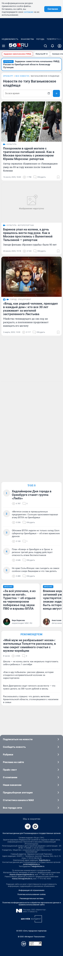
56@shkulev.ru (44, 860)
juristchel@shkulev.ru (31, 864)
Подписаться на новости (18, 739)
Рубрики (8, 754)
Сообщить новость (14, 746)
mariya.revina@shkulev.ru (22, 879)
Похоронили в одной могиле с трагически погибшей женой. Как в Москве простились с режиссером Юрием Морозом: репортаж (28, 154)
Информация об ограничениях (31, 890)
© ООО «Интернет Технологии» (31, 937)
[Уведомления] (52, 46)
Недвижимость (10, 39)
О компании (10, 777)
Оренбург (8, 76)
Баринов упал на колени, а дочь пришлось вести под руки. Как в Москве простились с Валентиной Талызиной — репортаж (27, 235)
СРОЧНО (8, 62)
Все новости (22, 76)
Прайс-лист (10, 769)
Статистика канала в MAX (18, 800)
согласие (28, 12)
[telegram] (28, 826)
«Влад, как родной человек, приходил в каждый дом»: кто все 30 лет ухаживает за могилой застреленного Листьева (30, 309)
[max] (35, 826)
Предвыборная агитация (18, 792)
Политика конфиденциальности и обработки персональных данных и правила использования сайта (31, 904)
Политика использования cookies (31, 894)
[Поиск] (45, 46)
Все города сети (12, 807)
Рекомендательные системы (32, 899)
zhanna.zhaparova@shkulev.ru (22, 875)
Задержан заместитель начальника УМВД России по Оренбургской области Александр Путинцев (31, 64)
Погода (40, 39)
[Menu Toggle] (3, 46)
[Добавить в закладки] (58, 177)
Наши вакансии (12, 784)
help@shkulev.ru (38, 866)
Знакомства (27, 39)
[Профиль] (59, 46)
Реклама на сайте (13, 762)
